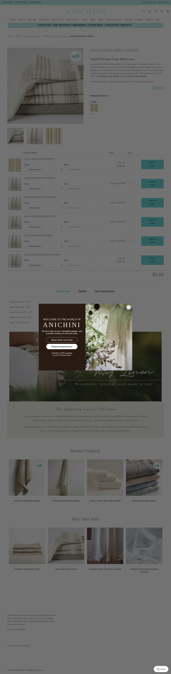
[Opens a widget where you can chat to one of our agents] (161, 669)
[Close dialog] (128, 307)
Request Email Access (62, 346)
